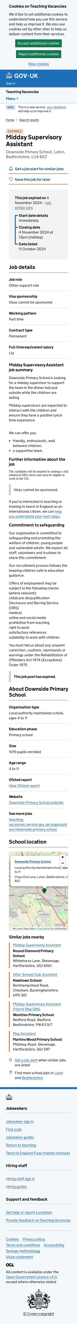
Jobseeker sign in (20, 1121)
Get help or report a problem (29, 1212)
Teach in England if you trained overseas (38, 1153)
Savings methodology (23, 1251)
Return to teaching (21, 1145)
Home (10, 120)
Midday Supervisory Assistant (37, 945)
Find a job (14, 1129)
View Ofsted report (24, 785)
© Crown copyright (38, 1313)
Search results (29, 120)
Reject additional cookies (38, 54)
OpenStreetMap (45, 928)
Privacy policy (34, 1239)
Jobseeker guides (20, 1137)
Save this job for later (32, 179)
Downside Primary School (33, 861)
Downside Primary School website (36, 802)
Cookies (12, 1239)
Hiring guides (16, 1186)
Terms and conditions (23, 1245)
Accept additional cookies (38, 43)
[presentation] (38, 891)
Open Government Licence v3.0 (31, 1277)
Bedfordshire (32, 1078)
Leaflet (19, 928)
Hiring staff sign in (20, 1178)
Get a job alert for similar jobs (39, 169)
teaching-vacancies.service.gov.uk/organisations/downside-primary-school (38, 824)
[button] (44, 891)
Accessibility (54, 1245)
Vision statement (19, 1257)
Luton (58, 1073)
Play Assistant (24, 1033)
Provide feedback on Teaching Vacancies (38, 1220)
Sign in (10, 83)
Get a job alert (26, 1060)
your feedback (56, 107)
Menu (10, 98)
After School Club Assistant (35, 974)
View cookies (38, 64)
